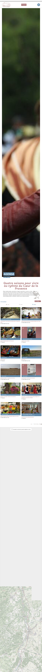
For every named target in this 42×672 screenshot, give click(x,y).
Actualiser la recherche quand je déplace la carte (22, 429)
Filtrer (38, 301)
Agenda (24, 4)
